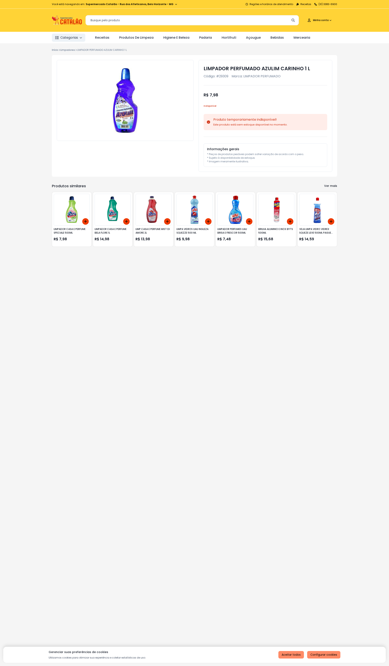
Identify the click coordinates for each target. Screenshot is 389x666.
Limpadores (67, 50)
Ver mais (330, 186)
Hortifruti (229, 37)
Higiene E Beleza (176, 37)
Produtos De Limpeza (136, 37)
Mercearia (302, 37)
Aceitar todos (291, 655)
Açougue (253, 37)
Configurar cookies (323, 655)
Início (55, 50)
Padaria (205, 37)
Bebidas (277, 37)
